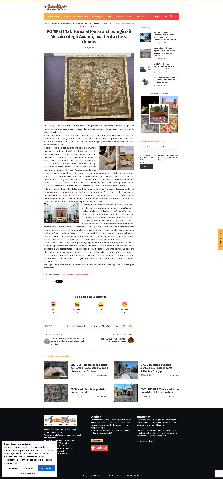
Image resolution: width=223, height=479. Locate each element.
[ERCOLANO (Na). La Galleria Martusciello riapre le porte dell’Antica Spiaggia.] (126, 370)
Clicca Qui (160, 425)
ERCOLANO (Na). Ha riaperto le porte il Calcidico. (88, 391)
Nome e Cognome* (147, 147)
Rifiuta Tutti (29, 468)
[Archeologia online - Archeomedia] (56, 6)
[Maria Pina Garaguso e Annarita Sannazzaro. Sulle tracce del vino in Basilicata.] (145, 81)
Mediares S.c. (107, 476)
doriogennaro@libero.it (78, 274)
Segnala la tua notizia (221, 239)
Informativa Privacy (146, 441)
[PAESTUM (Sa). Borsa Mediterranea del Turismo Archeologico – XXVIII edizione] (145, 68)
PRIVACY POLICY (133, 476)
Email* (162, 147)
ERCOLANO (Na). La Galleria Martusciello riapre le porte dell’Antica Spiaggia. (156, 368)
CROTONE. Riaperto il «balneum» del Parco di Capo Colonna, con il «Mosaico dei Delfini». (89, 368)
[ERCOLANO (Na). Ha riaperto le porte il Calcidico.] (56, 393)
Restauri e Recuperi (89, 27)
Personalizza (12, 468)
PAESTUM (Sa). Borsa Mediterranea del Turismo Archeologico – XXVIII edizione (165, 66)
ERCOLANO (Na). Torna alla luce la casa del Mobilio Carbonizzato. (159, 391)
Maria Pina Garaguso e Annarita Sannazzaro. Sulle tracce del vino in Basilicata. (166, 79)
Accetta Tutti (47, 468)
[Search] (175, 16)
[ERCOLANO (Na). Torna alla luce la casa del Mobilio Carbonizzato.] (126, 393)
